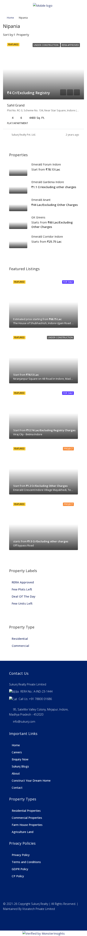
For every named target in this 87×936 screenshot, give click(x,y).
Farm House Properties (27, 825)
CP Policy (18, 876)
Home (10, 17)
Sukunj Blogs (20, 766)
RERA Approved (23, 582)
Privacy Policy (21, 855)
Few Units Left (22, 603)
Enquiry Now (20, 759)
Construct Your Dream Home (31, 780)
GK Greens (38, 217)
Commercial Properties (27, 818)
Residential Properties (26, 811)
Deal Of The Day (23, 596)
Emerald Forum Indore (46, 164)
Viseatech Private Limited (38, 909)
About (16, 773)
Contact (17, 787)
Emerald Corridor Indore (47, 236)
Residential (20, 639)
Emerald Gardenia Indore (47, 182)
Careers (17, 752)
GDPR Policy (20, 869)
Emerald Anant (41, 200)
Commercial (20, 646)
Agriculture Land (22, 832)
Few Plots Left (22, 589)
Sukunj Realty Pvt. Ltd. (24, 134)
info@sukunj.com (24, 721)
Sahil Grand (15, 105)
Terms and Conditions (26, 862)
